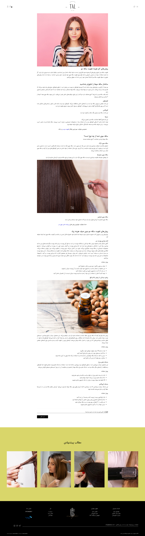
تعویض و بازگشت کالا (95, 515)
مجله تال (50, 515)
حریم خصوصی (94, 513)
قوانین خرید (94, 512)
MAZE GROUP (25, 533)
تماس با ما (50, 513)
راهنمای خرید (116, 512)
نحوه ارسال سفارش (116, 513)
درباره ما (50, 512)
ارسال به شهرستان (116, 515)
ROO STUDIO (15, 533)
